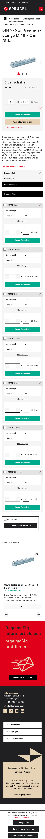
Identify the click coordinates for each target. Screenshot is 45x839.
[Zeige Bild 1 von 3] (18, 74)
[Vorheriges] (4, 63)
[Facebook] (5, 712)
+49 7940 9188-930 (15, 702)
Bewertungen (9, 179)
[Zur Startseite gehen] (15, 8)
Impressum (12, 768)
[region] (22, 63)
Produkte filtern (10, 194)
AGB (21, 768)
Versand (27, 772)
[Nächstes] (41, 63)
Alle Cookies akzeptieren (23, 835)
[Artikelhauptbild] (22, 63)
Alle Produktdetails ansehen (12, 167)
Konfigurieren (23, 822)
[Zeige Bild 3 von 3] (26, 74)
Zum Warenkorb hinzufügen (20, 525)
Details (22, 606)
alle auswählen (12, 519)
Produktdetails (10, 173)
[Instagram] (11, 712)
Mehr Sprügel (12, 732)
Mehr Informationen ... (23, 818)
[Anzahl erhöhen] (14, 102)
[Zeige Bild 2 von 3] (22, 74)
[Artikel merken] (36, 554)
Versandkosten (32, 783)
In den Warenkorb (22, 115)
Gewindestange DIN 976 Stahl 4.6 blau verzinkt (21, 586)
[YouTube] (16, 712)
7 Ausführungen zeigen (22, 122)
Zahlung (18, 772)
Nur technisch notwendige (23, 829)
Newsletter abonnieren (22, 677)
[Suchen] (41, 9)
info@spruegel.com (15, 706)
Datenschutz (30, 768)
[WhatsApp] (22, 712)
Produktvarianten (10, 185)
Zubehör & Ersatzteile (12, 127)
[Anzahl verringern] (6, 102)
